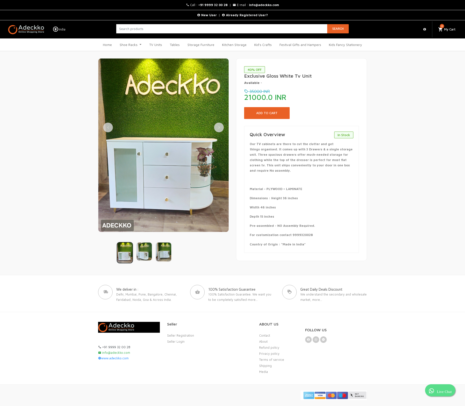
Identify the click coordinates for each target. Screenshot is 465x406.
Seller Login (176, 341)
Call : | (211, 5)
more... (253, 300)
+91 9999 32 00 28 (115, 347)
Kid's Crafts (263, 45)
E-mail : (257, 5)
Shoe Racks (129, 45)
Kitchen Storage (234, 45)
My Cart (448, 27)
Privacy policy (269, 353)
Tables (175, 45)
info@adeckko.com (115, 352)
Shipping (265, 366)
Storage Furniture (200, 45)
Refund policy (269, 347)
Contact (264, 335)
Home (107, 45)
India (62, 29)
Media (263, 372)
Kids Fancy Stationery (345, 45)
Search (338, 28)
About (263, 341)
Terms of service (271, 360)
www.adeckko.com (115, 358)
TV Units (155, 45)
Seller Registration (180, 335)
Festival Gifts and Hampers (300, 45)
